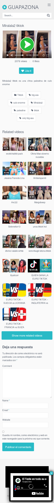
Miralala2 (38, 102)
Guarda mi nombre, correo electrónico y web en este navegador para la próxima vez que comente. (26, 436)
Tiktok (20, 95)
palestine (20, 110)
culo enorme (19, 102)
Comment (7, 366)
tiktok (36, 110)
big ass (35, 95)
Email (5, 410)
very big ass (28, 118)
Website (6, 419)
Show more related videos (27, 335)
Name (6, 400)
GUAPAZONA (23, 7)
